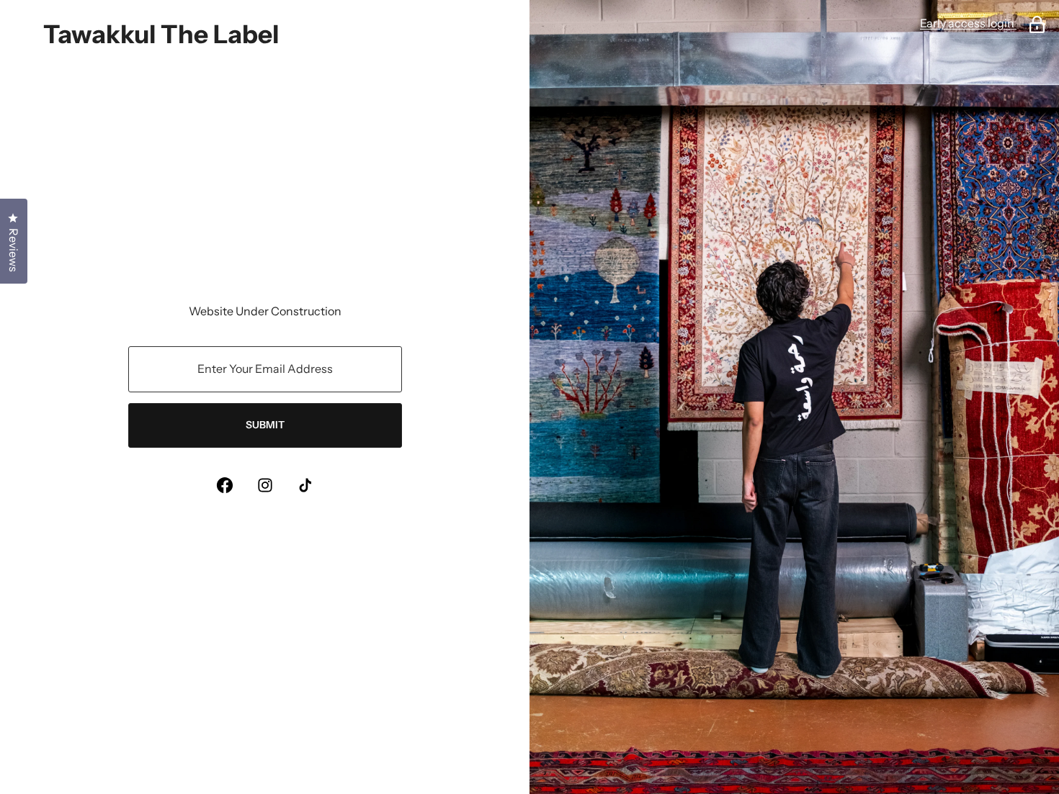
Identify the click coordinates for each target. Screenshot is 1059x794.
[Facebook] (225, 485)
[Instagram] (265, 485)
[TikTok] (305, 485)
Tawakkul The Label (161, 34)
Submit (265, 424)
